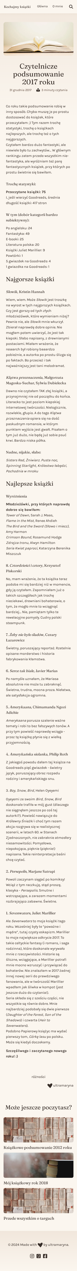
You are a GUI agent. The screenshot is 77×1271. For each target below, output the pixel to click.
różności (38, 1077)
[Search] (71, 7)
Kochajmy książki (17, 7)
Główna (42, 6)
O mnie (58, 6)
